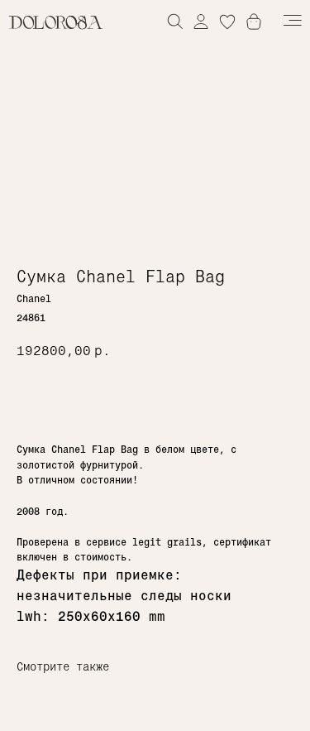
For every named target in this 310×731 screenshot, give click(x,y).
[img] (201, 21)
